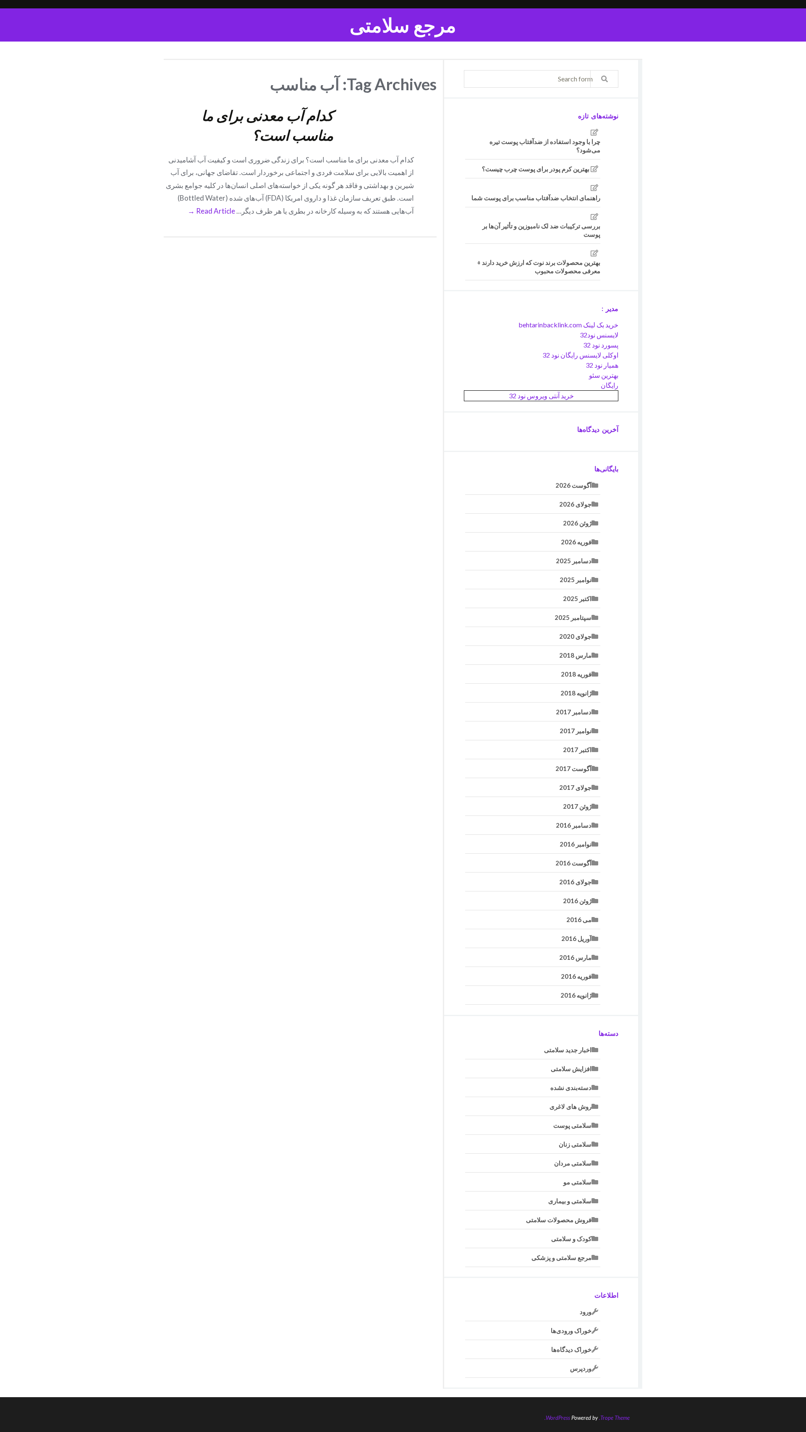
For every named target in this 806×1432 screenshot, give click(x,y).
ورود (585, 1311)
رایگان (609, 385)
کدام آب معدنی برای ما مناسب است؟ (267, 125)
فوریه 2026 (576, 542)
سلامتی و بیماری (569, 1201)
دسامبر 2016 (573, 825)
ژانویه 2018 (575, 693)
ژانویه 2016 (575, 995)
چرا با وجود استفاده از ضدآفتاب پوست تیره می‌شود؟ (544, 146)
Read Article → (211, 210)
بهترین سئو (603, 375)
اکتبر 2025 (577, 598)
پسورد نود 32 (600, 345)
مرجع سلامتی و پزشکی (561, 1257)
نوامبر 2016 (575, 844)
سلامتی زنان (575, 1144)
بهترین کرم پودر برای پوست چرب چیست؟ (535, 168)
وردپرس (580, 1368)
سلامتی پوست (572, 1125)
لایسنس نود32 (599, 335)
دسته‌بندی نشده (570, 1087)
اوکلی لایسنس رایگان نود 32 (580, 355)
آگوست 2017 (573, 768)
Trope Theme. (614, 1417)
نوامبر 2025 (575, 579)
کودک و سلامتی (571, 1238)
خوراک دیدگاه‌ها (571, 1349)
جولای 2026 (575, 504)
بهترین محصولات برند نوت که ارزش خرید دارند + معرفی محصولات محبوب (538, 266)
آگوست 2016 (573, 863)
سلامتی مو (577, 1182)
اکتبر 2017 (577, 749)
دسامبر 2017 (573, 712)
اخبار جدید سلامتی (567, 1049)
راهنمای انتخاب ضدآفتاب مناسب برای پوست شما (535, 197)
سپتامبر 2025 (573, 617)
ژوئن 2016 (577, 900)
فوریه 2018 (576, 674)
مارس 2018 (575, 655)
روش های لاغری (570, 1106)
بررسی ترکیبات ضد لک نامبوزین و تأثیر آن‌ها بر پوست (541, 230)
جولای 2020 (575, 636)
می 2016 (578, 919)
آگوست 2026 (573, 485)
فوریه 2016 (576, 976)
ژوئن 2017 (577, 806)
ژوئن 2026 (577, 523)
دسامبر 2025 (573, 560)
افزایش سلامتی (571, 1068)
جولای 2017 (575, 787)
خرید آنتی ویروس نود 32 (541, 396)
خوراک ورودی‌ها (571, 1330)
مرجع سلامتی (403, 25)
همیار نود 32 (602, 365)
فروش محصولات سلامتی (558, 1219)
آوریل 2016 (576, 938)
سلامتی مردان (572, 1163)
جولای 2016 (575, 882)
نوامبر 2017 (575, 730)
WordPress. (557, 1417)
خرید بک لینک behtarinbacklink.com (568, 325)
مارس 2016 (575, 957)
